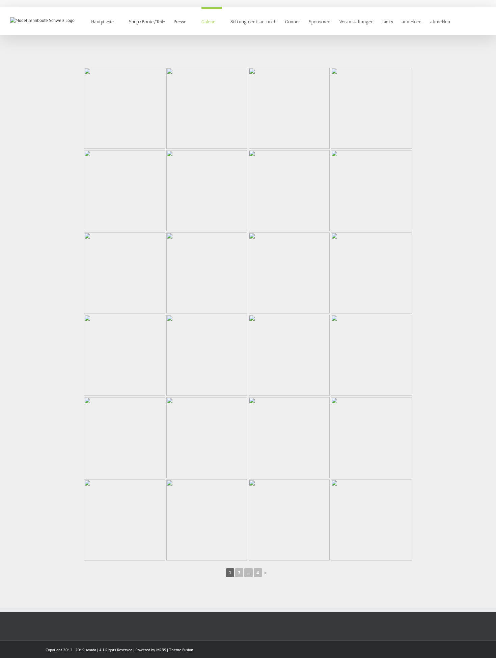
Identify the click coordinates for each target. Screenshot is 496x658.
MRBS (161, 649)
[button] (475, 21)
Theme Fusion (181, 649)
